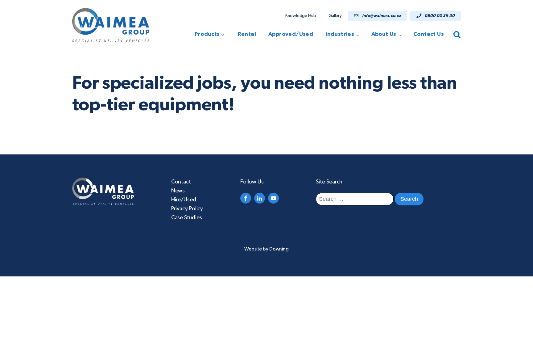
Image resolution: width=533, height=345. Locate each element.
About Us (383, 34)
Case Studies (186, 218)
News (178, 191)
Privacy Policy (187, 209)
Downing (279, 248)
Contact (181, 182)
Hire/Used (183, 200)
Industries (339, 34)
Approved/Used (290, 34)
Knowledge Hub (300, 16)
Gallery (335, 16)
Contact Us (428, 34)
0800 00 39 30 (439, 16)
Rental (247, 34)
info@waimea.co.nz (381, 16)
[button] (211, 34)
